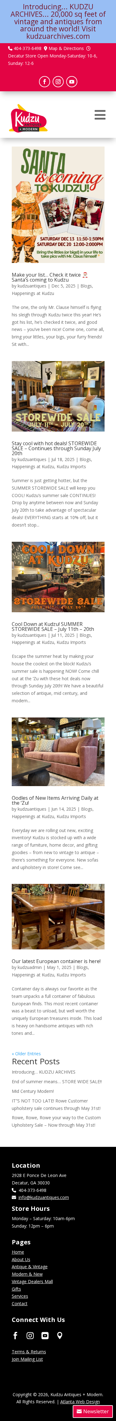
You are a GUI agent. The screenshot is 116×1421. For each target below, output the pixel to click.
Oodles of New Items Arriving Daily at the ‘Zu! (55, 800)
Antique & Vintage (30, 1266)
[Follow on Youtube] (71, 81)
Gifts (16, 1289)
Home (18, 1252)
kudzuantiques (32, 286)
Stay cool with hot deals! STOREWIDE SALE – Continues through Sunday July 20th (56, 448)
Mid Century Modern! (33, 1091)
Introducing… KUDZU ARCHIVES (43, 1072)
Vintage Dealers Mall (32, 1281)
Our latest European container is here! (56, 961)
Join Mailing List (27, 1359)
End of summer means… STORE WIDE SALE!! (57, 1081)
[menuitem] (100, 115)
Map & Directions (66, 48)
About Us (21, 1259)
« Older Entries (26, 1054)
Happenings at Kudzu (33, 293)
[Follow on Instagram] (58, 81)
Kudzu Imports (71, 466)
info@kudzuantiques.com (44, 1197)
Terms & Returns (29, 1352)
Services (20, 1296)
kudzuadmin (30, 967)
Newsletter (96, 1411)
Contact (20, 1303)
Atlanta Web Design (80, 1402)
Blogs (86, 286)
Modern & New (27, 1274)
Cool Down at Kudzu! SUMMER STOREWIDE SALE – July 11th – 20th (53, 626)
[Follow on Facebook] (44, 81)
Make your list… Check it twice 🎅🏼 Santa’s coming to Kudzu (50, 277)
